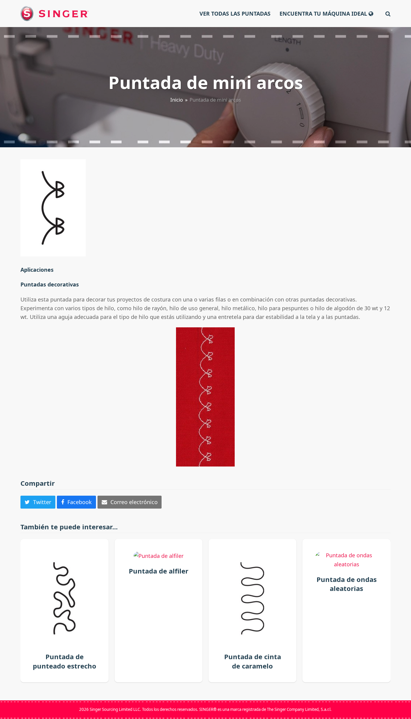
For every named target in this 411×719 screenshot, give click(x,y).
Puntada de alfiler (158, 570)
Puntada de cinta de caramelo (252, 661)
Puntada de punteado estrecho (64, 661)
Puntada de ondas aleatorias (347, 584)
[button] (388, 13)
